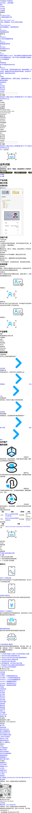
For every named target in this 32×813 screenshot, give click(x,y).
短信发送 (2, 97)
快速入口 (2, 711)
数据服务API (3, 762)
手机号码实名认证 (5, 733)
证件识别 (6, 149)
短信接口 (2, 775)
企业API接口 (3, 764)
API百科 (2, 91)
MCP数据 (2, 713)
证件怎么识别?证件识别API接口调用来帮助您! (14, 657)
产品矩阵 (2, 10)
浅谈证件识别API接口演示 (8, 661)
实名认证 (6, 99)
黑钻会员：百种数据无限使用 (8, 685)
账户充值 (2, 427)
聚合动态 (2, 88)
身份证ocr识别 (4, 738)
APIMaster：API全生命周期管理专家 (10, 679)
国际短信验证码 (4, 740)
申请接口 (2, 384)
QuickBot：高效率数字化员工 (8, 683)
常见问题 (2, 700)
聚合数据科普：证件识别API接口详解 (11, 663)
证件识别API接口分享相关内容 (9, 659)
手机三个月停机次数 (5, 578)
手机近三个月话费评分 (6, 611)
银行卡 (22, 97)
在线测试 (2, 412)
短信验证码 (3, 727)
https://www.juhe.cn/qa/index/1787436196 (17, 526)
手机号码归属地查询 (5, 753)
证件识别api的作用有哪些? (8, 667)
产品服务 (2, 674)
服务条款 (2, 705)
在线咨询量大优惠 (9, 553)
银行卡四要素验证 (5, 731)
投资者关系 (3, 82)
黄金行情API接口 (4, 759)
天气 (26, 97)
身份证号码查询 (4, 751)
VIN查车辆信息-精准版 (6, 644)
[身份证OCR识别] (11, 300)
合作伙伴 (2, 89)
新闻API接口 (3, 749)
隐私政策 (2, 707)
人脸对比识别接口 (5, 736)
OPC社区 (2, 8)
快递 (29, 97)
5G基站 (7, 97)
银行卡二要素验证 (5, 742)
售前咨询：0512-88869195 (8, 804)
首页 (1, 5)
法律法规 (2, 703)
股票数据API (3, 757)
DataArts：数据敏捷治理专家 (8, 681)
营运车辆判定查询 (5, 628)
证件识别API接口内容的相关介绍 (10, 656)
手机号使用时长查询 (5, 735)
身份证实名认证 (4, 729)
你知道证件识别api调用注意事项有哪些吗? (13, 665)
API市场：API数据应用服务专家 (9, 676)
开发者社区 (3, 689)
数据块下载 (3, 716)
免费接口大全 (3, 766)
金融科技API (3, 770)
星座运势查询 (3, 755)
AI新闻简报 (17, 97)
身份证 (12, 97)
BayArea (2, 690)
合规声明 (2, 709)
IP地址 (2, 746)
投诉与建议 (3, 701)
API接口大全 (3, 772)
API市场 (2, 6)
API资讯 (2, 774)
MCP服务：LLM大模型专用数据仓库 (10, 678)
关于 (1, 84)
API (1, 149)
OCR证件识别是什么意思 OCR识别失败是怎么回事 (15, 654)
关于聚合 (2, 86)
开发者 (2, 687)
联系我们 (2, 723)
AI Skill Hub (3, 714)
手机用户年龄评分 (5, 595)
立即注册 (2, 368)
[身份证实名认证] (18, 288)
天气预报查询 (3, 748)
